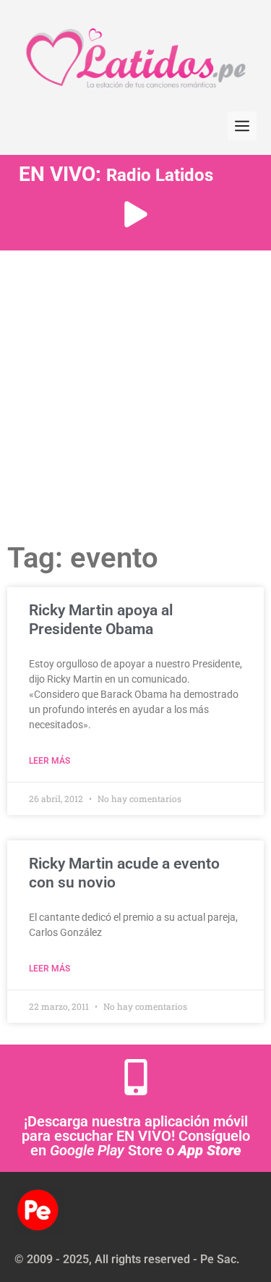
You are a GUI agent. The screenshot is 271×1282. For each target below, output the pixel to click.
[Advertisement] (135, 393)
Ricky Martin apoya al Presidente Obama (101, 619)
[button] (242, 125)
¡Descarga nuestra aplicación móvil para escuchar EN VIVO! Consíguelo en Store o (136, 1136)
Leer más (49, 761)
